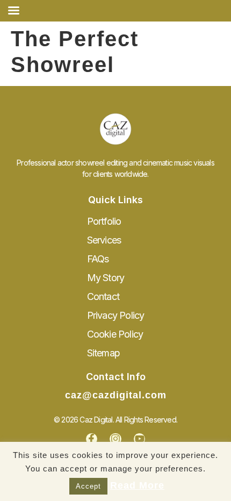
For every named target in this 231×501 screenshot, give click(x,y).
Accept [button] (88, 486)
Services (104, 240)
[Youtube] (140, 439)
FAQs (98, 258)
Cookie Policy (115, 334)
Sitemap (103, 353)
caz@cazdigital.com (116, 395)
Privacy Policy (116, 315)
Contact (103, 296)
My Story (106, 277)
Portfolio (104, 221)
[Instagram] (115, 439)
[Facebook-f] (92, 439)
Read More (137, 485)
